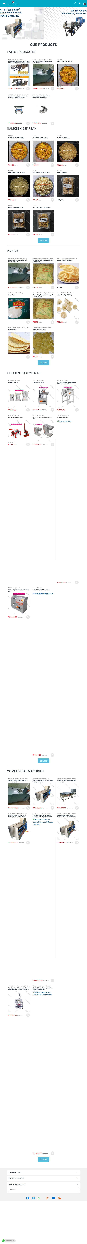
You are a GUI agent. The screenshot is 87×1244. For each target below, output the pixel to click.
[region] (43, 23)
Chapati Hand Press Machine (16, 986)
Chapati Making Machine (39, 778)
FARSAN (59, 59)
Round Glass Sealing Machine (41, 94)
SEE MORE (43, 240)
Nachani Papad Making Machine (41, 986)
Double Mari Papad (47, 258)
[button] (3, 23)
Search (75, 3)
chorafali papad (37, 258)
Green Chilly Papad (38, 293)
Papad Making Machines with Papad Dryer (42, 814)
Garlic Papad (11, 293)
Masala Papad (12, 327)
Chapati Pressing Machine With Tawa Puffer (67, 779)
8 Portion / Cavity (23, 94)
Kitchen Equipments (14, 380)
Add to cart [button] (28, 88)
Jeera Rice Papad (62, 293)
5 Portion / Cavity (13, 94)
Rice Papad (51, 293)
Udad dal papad (20, 293)
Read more (28, 322)
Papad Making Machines (39, 813)
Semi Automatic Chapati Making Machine (43, 779)
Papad (34, 59)
